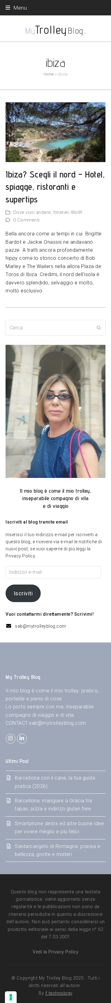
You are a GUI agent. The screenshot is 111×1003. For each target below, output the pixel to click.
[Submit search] (99, 328)
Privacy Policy (20, 555)
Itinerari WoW (67, 212)
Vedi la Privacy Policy (55, 952)
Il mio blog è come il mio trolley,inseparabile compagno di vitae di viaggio (55, 498)
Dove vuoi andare (32, 212)
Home (48, 74)
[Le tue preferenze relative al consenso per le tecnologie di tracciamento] (11, 997)
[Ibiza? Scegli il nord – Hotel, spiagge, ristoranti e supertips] (55, 132)
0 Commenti (26, 220)
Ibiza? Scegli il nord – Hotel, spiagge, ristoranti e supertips (55, 187)
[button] (16, 8)
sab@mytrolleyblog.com (40, 626)
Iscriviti (23, 593)
